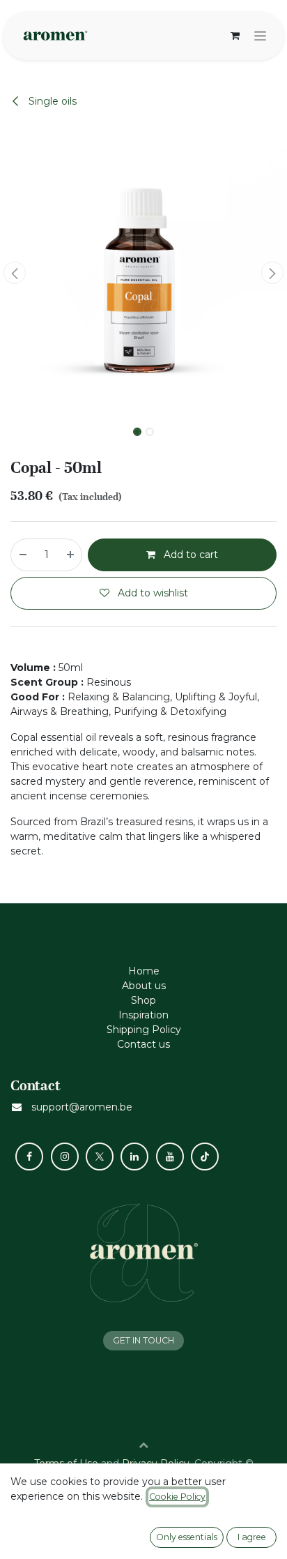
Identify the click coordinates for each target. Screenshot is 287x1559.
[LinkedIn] (134, 1156)
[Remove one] (22, 555)
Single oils (51, 101)
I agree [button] (252, 1537)
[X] (100, 1156)
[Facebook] (29, 1156)
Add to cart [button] (189, 554)
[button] (14, 273)
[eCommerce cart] (234, 35)
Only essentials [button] (186, 1537)
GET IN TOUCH (143, 1340)
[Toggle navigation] (260, 35)
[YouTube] (170, 1156)
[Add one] (71, 555)
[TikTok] (205, 1156)
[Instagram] (65, 1156)
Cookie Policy (177, 1496)
